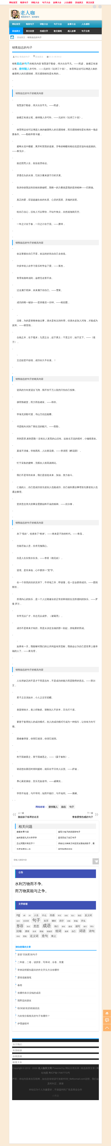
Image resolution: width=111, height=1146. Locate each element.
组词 (58, 931)
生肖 (34, 931)
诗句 (92, 931)
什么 (44, 915)
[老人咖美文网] (24, 9)
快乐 (28, 926)
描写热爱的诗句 (65, 849)
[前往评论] (106, 1020)
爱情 (27, 931)
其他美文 (79, 2)
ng (18, 914)
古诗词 (26, 920)
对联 (68, 921)
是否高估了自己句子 (67, 837)
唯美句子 (24, 2)
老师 (66, 931)
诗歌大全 (35, 2)
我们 (56, 926)
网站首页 (13, 2)
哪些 (54, 920)
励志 (19, 63)
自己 (74, 931)
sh (24, 915)
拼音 (63, 926)
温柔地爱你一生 (24, 849)
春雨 (19, 985)
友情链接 (17, 1050)
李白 (92, 926)
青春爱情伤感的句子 (82, 816)
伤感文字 (44, 30)
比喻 (19, 931)
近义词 (34, 936)
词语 (82, 930)
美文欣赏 (90, 2)
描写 (77, 926)
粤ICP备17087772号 (59, 1072)
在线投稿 (17, 1056)
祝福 (41, 931)
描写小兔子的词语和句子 (69, 831)
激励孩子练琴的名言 (28, 816)
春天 (85, 926)
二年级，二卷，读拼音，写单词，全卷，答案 (40, 962)
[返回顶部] (106, 1027)
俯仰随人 (24, 69)
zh (29, 915)
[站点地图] (94, 6)
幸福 (76, 921)
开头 (83, 920)
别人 (72, 915)
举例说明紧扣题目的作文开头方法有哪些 (38, 969)
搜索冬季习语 (23, 831)
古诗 (18, 921)
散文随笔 (58, 30)
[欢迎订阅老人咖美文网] (100, 6)
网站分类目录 (72, 1068)
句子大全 (46, 2)
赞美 (25, 936)
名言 (70, 438)
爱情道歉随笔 (24, 977)
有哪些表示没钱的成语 (29, 992)
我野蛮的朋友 (24, 1000)
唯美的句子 (25, 57)
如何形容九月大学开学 (27, 837)
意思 (36, 926)
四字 (61, 920)
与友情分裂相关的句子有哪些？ (33, 1015)
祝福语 (49, 931)
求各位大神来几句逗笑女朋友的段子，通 (76, 843)
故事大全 (57, 2)
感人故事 (72, 30)
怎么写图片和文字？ (26, 843)
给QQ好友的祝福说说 (28, 1008)
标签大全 (17, 1062)
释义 (53, 936)
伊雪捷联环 (23, 1023)
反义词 (88, 915)
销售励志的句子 (24, 93)
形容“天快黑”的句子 (27, 954)
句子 (26, 63)
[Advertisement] (55, 1120)
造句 (45, 935)
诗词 (18, 936)
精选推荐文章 (88, 1068)
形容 (19, 925)
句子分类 (86, 30)
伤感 (52, 915)
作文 (59, 915)
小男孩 (55, 1095)
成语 (46, 925)
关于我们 (17, 1044)
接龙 (70, 926)
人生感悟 (68, 2)
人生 (36, 915)
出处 (66, 915)
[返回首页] (106, 1013)
